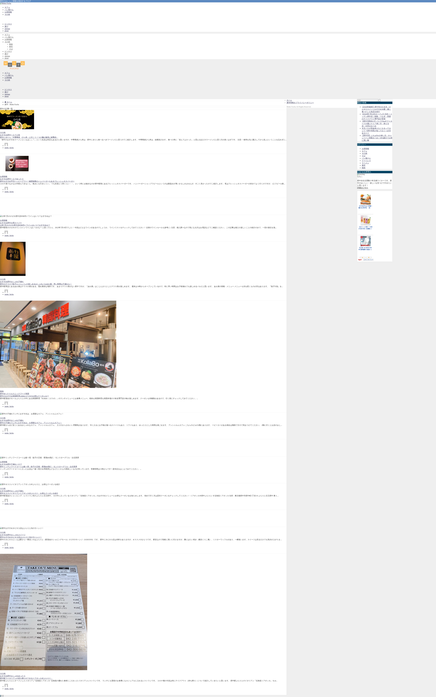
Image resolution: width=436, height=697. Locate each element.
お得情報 (8, 12)
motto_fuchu (9, 148)
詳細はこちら (362, 188)
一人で (13, 135)
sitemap (7, 29)
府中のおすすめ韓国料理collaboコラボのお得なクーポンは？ (24, 396)
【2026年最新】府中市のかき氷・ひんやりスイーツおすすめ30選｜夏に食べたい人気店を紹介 (376, 109)
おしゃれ (14, 282)
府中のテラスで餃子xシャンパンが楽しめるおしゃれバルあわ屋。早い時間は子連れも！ (36, 284)
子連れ (21, 282)
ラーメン (365, 163)
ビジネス (8, 24)
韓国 (27, 394)
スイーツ (21, 535)
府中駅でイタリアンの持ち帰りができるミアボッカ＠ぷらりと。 (26, 678)
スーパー (18, 223)
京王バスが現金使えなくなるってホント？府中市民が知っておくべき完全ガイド (376, 130)
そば (11, 49)
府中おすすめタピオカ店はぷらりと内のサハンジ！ (21, 537)
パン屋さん (9, 10)
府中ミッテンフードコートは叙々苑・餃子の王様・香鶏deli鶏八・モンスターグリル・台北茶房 (38, 467)
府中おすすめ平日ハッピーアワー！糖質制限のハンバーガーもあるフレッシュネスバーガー (37, 181)
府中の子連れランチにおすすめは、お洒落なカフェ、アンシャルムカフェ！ (31, 423)
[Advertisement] (68, 206)
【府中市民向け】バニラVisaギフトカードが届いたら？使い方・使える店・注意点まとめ (377, 123)
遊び (6, 26)
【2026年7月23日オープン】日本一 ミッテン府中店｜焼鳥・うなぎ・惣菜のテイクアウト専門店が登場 (377, 116)
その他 (7, 14)
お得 (13, 223)
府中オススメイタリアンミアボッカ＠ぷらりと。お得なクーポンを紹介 (29, 493)
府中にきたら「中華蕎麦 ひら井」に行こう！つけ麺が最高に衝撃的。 (29, 137)
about (7, 31)
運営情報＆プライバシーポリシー (300, 103)
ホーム (289, 100)
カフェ (7, 7)
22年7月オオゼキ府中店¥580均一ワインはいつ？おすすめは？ (25, 225)
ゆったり (20, 179)
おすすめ (3, 135)
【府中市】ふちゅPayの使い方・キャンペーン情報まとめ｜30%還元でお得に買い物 (377, 138)
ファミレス (366, 161)
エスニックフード (18, 394)
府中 (9, 135)
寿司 (11, 47)
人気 (18, 135)
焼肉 (11, 44)
